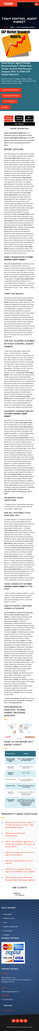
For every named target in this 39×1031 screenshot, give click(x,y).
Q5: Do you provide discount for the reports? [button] (19, 862)
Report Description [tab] (8, 119)
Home (6, 27)
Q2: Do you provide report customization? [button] (15, 834)
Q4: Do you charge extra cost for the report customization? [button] (20, 853)
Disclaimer (7, 914)
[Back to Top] (35, 1027)
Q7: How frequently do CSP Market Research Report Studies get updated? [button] (20, 878)
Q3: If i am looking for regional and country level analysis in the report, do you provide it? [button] (20, 844)
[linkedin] (25, 1021)
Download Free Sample (11, 95)
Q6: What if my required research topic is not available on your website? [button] (20, 870)
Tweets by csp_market (7, 1010)
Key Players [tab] (19, 124)
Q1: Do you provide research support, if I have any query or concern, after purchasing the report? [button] (20, 825)
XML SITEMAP (7, 931)
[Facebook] (18, 1021)
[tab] (19, 825)
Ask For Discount (10, 101)
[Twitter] (14, 1021)
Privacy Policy (8, 918)
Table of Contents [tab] (19, 119)
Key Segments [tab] (29, 119)
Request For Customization (11, 90)
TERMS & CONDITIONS (10, 927)
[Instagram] (22, 1021)
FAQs (4, 923)
